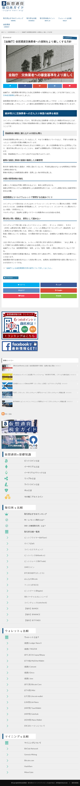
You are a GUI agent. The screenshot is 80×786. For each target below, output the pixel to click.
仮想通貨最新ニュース (11, 278)
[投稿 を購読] (3, 414)
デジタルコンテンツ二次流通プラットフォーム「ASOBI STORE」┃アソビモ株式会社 (44, 374)
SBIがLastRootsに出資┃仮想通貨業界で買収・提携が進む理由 (37, 366)
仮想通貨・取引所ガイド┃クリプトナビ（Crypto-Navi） (38, 783)
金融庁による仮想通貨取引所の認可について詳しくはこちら (28, 268)
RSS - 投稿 (8, 414)
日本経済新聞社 (9, 95)
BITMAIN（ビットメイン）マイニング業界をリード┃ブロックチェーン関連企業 (43, 401)
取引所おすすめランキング (13, 19)
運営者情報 (75, 783)
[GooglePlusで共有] (40, 86)
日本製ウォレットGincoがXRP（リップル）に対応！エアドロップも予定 (40, 383)
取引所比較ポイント (47, 19)
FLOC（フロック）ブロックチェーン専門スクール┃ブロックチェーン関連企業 (42, 392)
